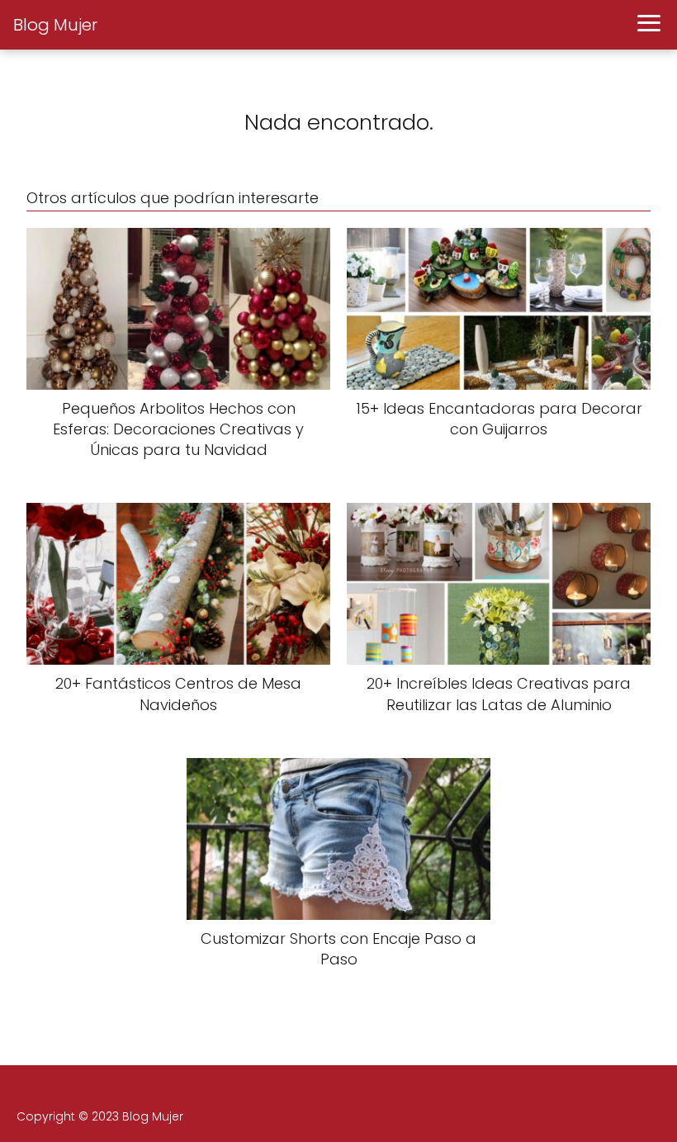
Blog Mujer (55, 24)
